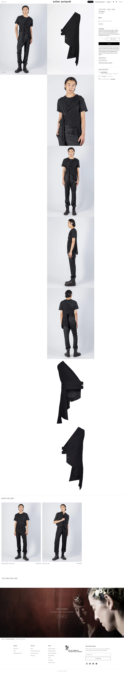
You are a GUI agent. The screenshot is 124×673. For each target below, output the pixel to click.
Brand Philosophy (52, 651)
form (104, 76)
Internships (50, 660)
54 (111, 21)
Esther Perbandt (51, 648)
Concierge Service (35, 653)
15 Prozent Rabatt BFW (10, 639)
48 (105, 21)
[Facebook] (90, 663)
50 (107, 21)
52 (109, 21)
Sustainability (51, 655)
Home (3, 639)
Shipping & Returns (17, 653)
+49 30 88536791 (103, 72)
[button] (113, 2)
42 (99, 21)
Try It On (109, 43)
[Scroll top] (121, 670)
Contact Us (15, 648)
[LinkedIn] (96, 663)
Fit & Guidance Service (35, 651)
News (49, 658)
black (101, 17)
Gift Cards (33, 655)
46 (103, 21)
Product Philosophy (52, 653)
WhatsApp (113, 79)
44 (101, 21)
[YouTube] (93, 663)
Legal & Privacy (51, 662)
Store (32, 648)
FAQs (14, 651)
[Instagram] (87, 663)
